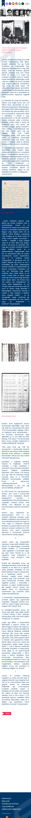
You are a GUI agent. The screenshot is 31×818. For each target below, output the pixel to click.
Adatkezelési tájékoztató (11, 809)
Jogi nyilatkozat (8, 806)
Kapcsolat (5, 801)
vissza (8, 713)
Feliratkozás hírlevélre (10, 804)
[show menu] (27, 3)
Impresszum (6, 798)
